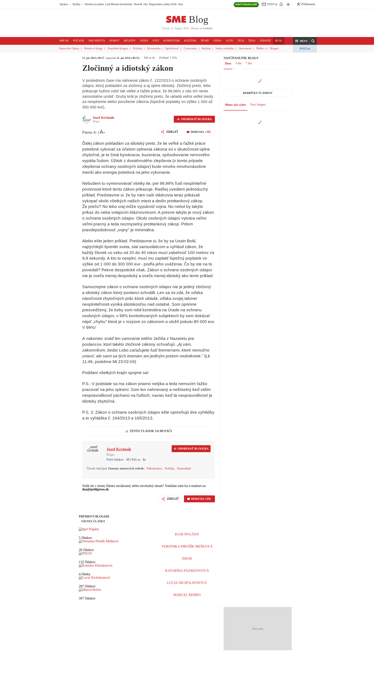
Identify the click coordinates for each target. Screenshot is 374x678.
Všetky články (93, 521)
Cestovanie (190, 48)
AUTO (229, 40)
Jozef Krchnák (103, 117)
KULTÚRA (190, 40)
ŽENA (251, 40)
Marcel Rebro (187, 595)
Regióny (130, 40)
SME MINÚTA (97, 40)
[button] (301, 41)
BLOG (278, 40)
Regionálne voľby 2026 (163, 4)
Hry (145, 4)
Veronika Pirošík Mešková (187, 546)
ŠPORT (205, 40)
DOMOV (114, 40)
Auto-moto (245, 48)
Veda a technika (224, 48)
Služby (76, 4)
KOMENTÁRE (171, 40)
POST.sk (305, 48)
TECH (240, 40)
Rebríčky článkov (257, 93)
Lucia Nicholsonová (187, 583)
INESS (187, 558)
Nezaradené (184, 468)
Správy (64, 4)
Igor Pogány (187, 534)
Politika (137, 48)
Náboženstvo (154, 468)
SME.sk (64, 40)
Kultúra (206, 48)
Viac (180, 4)
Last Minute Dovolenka (118, 4)
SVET (156, 40)
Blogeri (274, 48)
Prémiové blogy (93, 48)
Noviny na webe (94, 4)
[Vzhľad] (289, 4)
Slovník (138, 4)
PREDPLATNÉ (246, 4)
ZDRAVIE (265, 40)
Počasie (78, 40)
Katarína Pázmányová (187, 570)
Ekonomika (154, 48)
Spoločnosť (172, 48)
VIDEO (217, 40)
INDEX (144, 40)
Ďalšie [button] (260, 48)
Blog (198, 19)
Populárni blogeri (118, 48)
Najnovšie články (69, 48)
